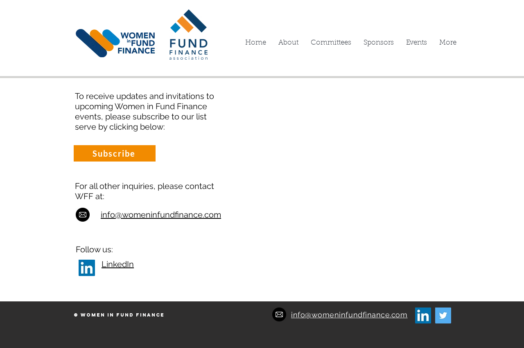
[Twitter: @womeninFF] (443, 315)
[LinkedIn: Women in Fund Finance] (87, 268)
